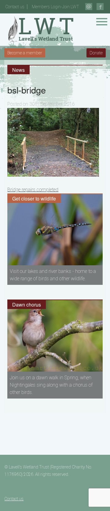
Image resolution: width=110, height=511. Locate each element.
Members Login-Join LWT (55, 6)
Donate (96, 52)
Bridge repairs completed (32, 190)
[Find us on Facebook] (100, 6)
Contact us (14, 6)
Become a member (24, 52)
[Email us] (88, 6)
